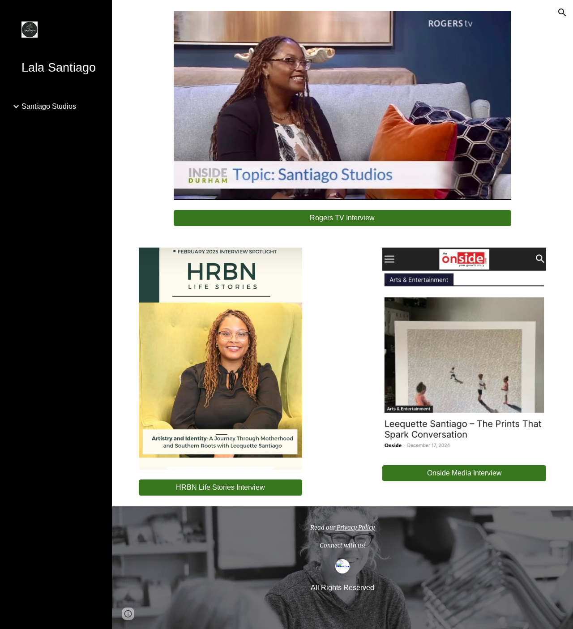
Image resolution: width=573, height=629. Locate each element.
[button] (562, 12)
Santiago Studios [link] (48, 106)
